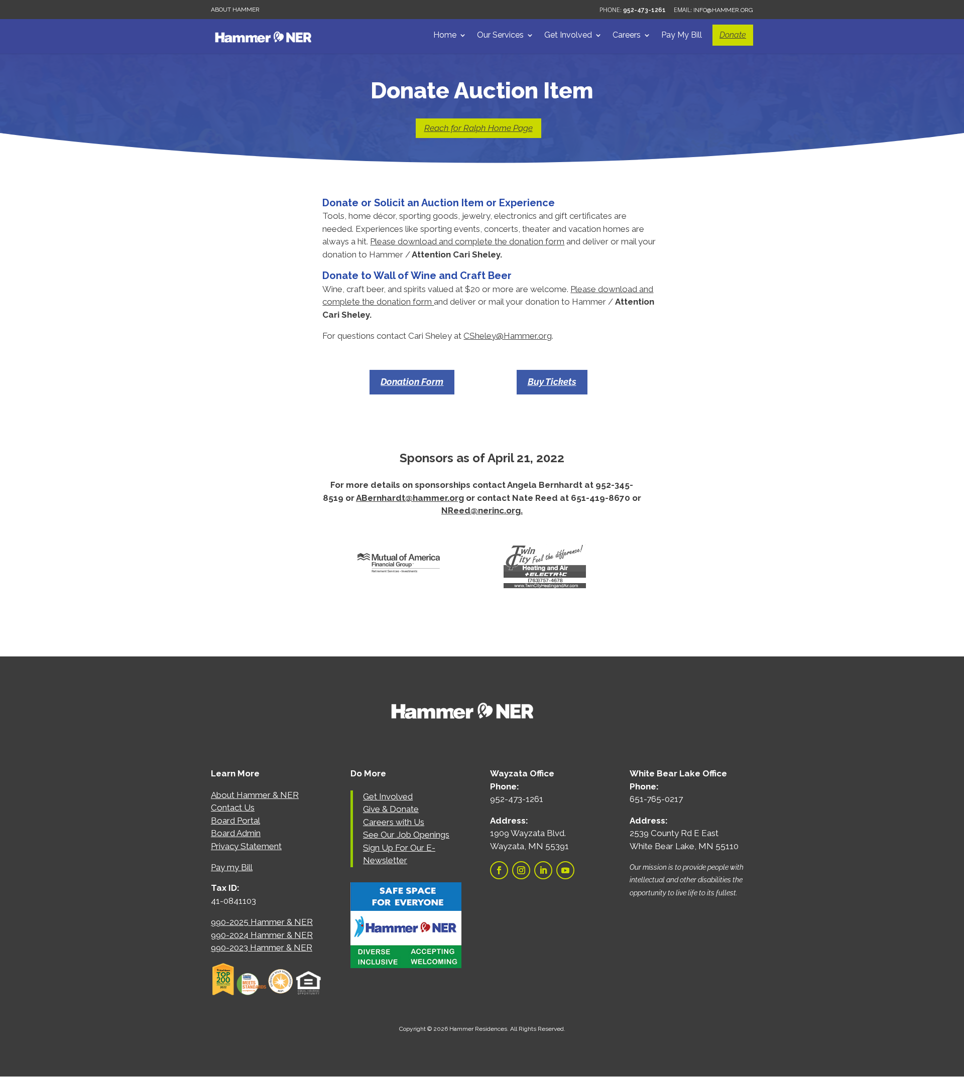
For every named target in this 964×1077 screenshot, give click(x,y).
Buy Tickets (552, 381)
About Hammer (235, 9)
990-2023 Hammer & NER (261, 948)
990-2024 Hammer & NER (262, 935)
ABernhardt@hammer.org (410, 498)
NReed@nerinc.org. (482, 510)
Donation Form (412, 381)
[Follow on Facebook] (499, 870)
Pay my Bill (232, 867)
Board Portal (235, 821)
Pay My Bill (681, 36)
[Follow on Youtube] (565, 870)
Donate (732, 35)
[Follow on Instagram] (521, 870)
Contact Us (233, 807)
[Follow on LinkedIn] (543, 870)
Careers (627, 36)
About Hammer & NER (255, 795)
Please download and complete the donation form (467, 241)
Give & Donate (391, 809)
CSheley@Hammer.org (507, 336)
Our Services (500, 36)
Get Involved (568, 36)
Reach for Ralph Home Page (478, 128)
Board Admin (236, 833)
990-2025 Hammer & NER (262, 922)
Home (444, 36)
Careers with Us (393, 822)
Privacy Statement (246, 846)
